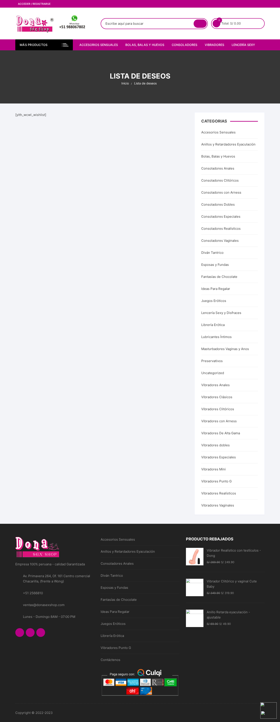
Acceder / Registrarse (34, 3)
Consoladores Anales (217, 168)
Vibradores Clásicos (216, 397)
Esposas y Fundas (215, 265)
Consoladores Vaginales (220, 240)
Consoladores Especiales (220, 216)
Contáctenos (110, 660)
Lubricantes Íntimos (216, 337)
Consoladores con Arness (221, 192)
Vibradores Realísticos (218, 493)
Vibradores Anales (215, 385)
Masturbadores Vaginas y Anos (225, 349)
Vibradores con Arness (219, 421)
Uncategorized (212, 373)
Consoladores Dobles (218, 204)
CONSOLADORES (184, 45)
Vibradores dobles (215, 445)
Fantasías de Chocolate (219, 277)
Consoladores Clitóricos (220, 180)
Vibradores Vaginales (217, 505)
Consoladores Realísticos (221, 228)
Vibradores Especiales (218, 457)
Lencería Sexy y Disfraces (221, 313)
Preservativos (212, 361)
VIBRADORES (214, 45)
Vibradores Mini (213, 469)
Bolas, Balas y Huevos (144, 45)
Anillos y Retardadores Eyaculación (228, 144)
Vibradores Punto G (216, 481)
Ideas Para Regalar (215, 289)
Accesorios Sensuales (98, 45)
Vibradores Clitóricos (217, 409)
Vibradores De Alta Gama (220, 433)
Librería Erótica (213, 325)
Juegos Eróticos (213, 301)
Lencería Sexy (243, 45)
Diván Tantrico (212, 253)
